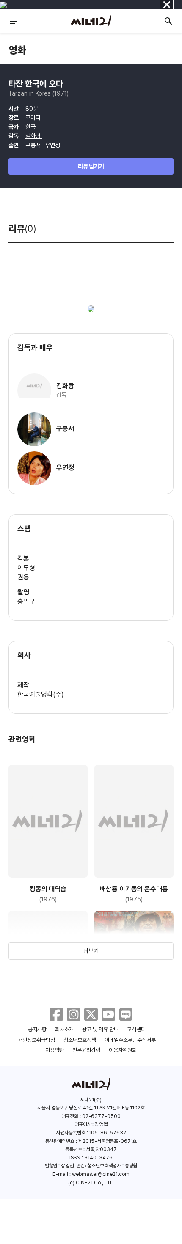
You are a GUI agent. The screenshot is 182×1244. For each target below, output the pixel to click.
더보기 (91, 950)
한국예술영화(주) (40, 694)
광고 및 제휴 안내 (100, 1029)
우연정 (52, 145)
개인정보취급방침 (36, 1040)
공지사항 (37, 1029)
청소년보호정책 (79, 1040)
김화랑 (33, 135)
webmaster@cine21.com (101, 1174)
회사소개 (64, 1029)
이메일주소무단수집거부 (130, 1040)
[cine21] (91, 21)
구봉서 (33, 145)
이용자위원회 (123, 1050)
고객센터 (136, 1029)
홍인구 (26, 601)
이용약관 (54, 1050)
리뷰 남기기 (91, 166)
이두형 (26, 568)
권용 (23, 577)
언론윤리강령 (86, 1050)
